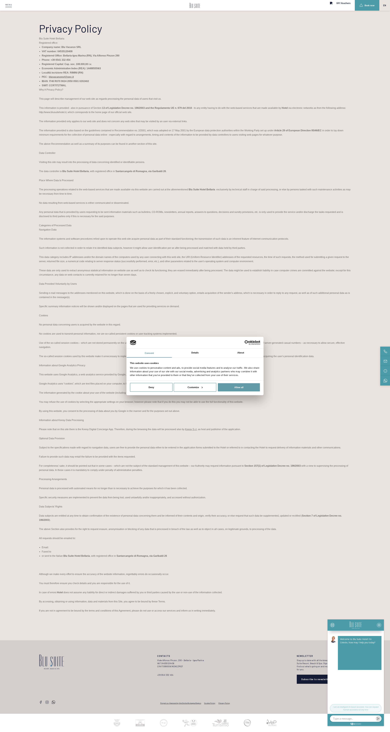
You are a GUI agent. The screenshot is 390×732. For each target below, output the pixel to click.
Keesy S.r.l (191, 429)
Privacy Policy (224, 703)
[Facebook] (40, 703)
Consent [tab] (149, 353)
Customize (193, 387)
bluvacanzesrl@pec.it (61, 77)
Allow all (238, 387)
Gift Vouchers (343, 3)
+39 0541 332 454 (165, 675)
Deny (151, 387)
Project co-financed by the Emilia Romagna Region (180, 703)
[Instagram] (47, 703)
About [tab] (240, 352)
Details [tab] (195, 352)
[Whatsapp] (53, 703)
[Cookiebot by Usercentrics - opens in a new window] (247, 342)
